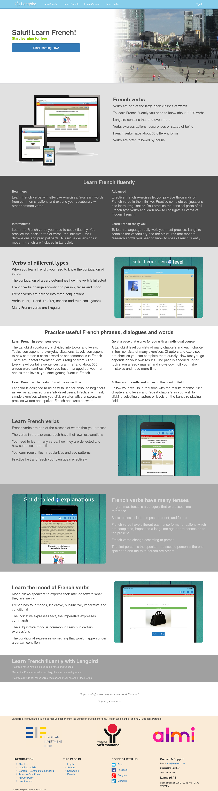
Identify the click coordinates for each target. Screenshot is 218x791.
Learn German (92, 4)
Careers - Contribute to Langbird (36, 770)
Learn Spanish (50, 4)
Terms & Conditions (29, 774)
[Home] (25, 3)
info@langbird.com (176, 763)
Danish (71, 774)
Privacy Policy (26, 777)
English (71, 764)
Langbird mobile (27, 767)
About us (23, 764)
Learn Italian (112, 4)
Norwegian (73, 770)
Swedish (71, 767)
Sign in (199, 4)
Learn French (71, 4)
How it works (25, 781)
